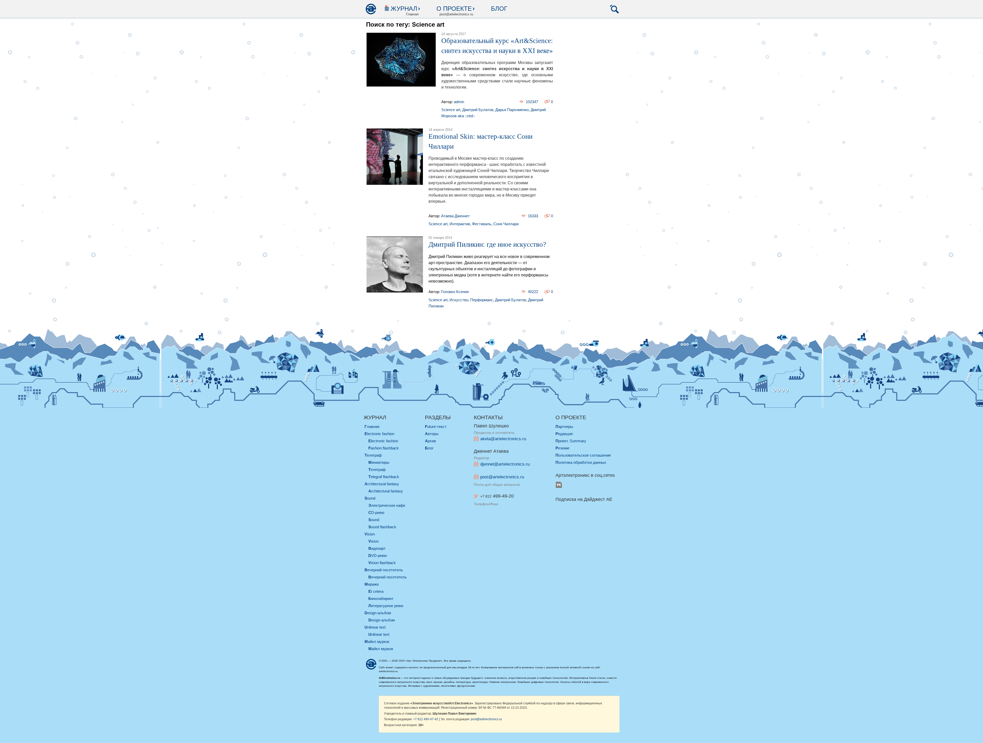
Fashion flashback (383, 448)
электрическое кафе (386, 505)
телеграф (373, 455)
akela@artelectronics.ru (503, 438)
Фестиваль (481, 224)
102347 (532, 102)
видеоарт (377, 548)
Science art (450, 109)
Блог (499, 8)
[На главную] (371, 9)
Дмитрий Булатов (477, 109)
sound (370, 498)
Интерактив (460, 224)
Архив (430, 441)
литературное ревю (385, 606)
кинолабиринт (380, 598)
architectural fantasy (382, 484)
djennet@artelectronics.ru (505, 464)
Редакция (564, 434)
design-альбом (378, 613)
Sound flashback (382, 527)
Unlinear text (378, 634)
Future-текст (435, 426)
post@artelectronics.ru (502, 477)
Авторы (432, 434)
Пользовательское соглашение (583, 455)
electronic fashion (379, 434)
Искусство (459, 300)
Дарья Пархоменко (512, 109)
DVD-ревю (377, 555)
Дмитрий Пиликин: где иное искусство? (487, 244)
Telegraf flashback (383, 477)
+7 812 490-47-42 (425, 719)
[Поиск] (614, 9)
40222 (533, 291)
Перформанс (481, 300)
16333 (533, 216)
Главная (372, 426)
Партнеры (564, 426)
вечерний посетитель (384, 570)
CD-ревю (376, 512)
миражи (372, 584)
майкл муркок (377, 641)
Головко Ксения (455, 291)
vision (370, 534)
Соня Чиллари (506, 224)
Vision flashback (382, 563)
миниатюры (378, 462)
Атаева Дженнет (455, 216)
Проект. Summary (570, 441)
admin (459, 102)
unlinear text (375, 627)
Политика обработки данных (580, 462)
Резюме (562, 448)
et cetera (375, 591)
